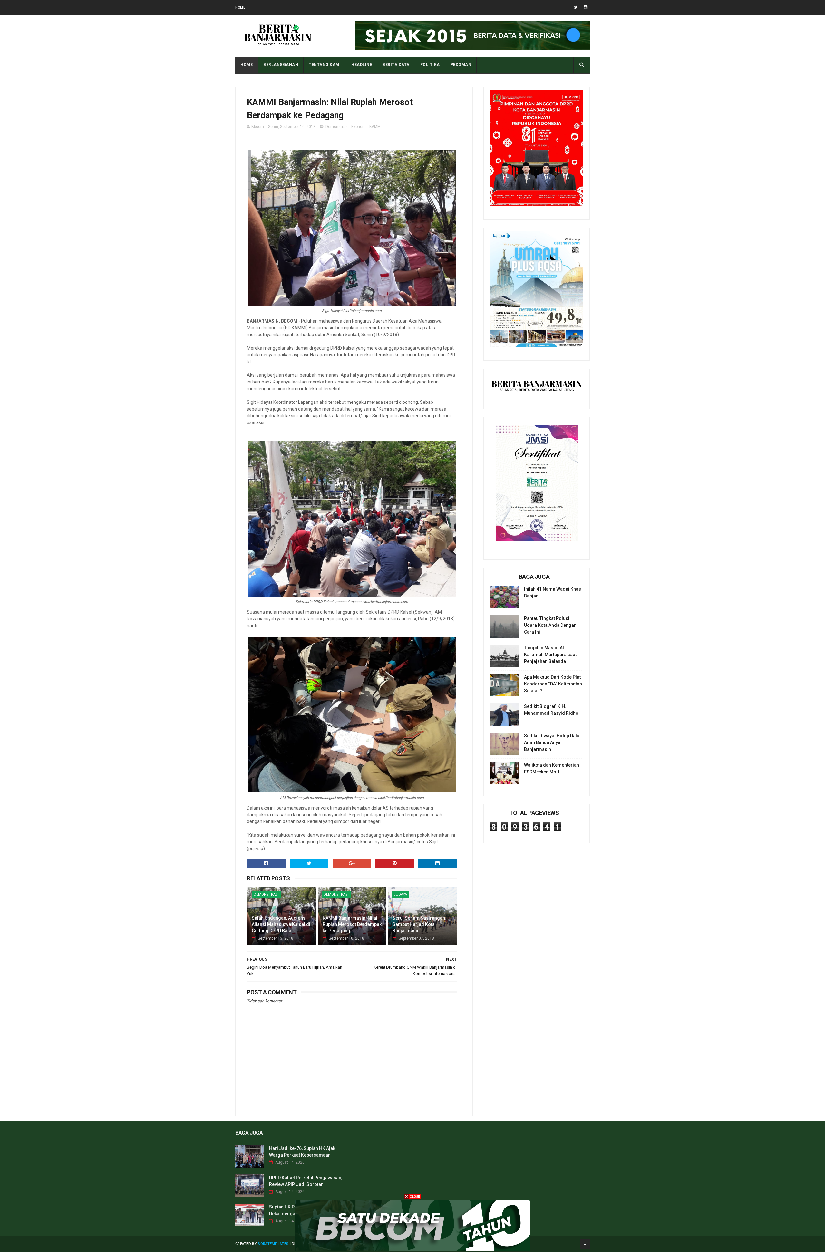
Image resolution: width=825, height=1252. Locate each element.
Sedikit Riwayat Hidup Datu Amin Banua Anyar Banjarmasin (551, 742)
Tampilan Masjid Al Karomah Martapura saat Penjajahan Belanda (550, 654)
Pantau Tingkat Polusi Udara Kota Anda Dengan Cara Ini (550, 625)
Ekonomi (359, 126)
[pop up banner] (412, 1249)
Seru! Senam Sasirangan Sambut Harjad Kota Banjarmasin (419, 924)
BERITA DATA (396, 65)
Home (240, 7)
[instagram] (586, 7)
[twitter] (576, 7)
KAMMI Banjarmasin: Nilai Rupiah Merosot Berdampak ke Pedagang (352, 924)
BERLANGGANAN (280, 65)
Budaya (400, 894)
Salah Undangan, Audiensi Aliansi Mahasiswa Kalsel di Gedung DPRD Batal (281, 924)
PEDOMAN (461, 65)
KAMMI (375, 126)
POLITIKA (430, 65)
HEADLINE (361, 65)
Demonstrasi (337, 126)
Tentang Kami (325, 65)
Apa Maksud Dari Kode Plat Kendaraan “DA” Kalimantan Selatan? (553, 684)
